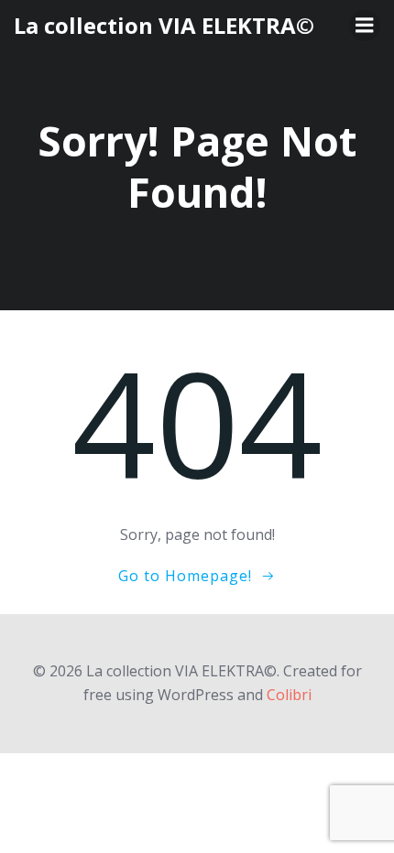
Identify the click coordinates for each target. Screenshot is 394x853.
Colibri (289, 695)
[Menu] (364, 25)
